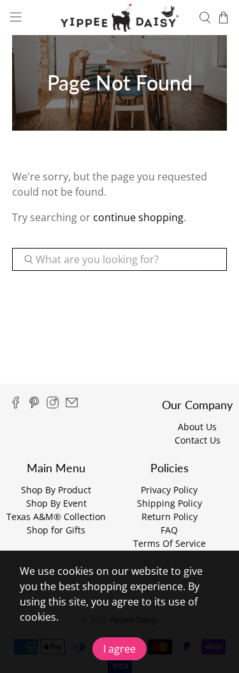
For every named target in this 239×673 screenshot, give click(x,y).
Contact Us (198, 440)
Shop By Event (56, 503)
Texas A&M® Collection (56, 516)
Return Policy (169, 516)
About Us (197, 427)
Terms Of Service (169, 543)
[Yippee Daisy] (120, 17)
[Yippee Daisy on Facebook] (16, 405)
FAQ (169, 530)
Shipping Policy (169, 503)
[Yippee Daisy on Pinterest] (34, 405)
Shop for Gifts (56, 530)
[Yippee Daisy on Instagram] (53, 405)
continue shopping (138, 217)
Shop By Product (56, 490)
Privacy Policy (169, 490)
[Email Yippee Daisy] (72, 405)
